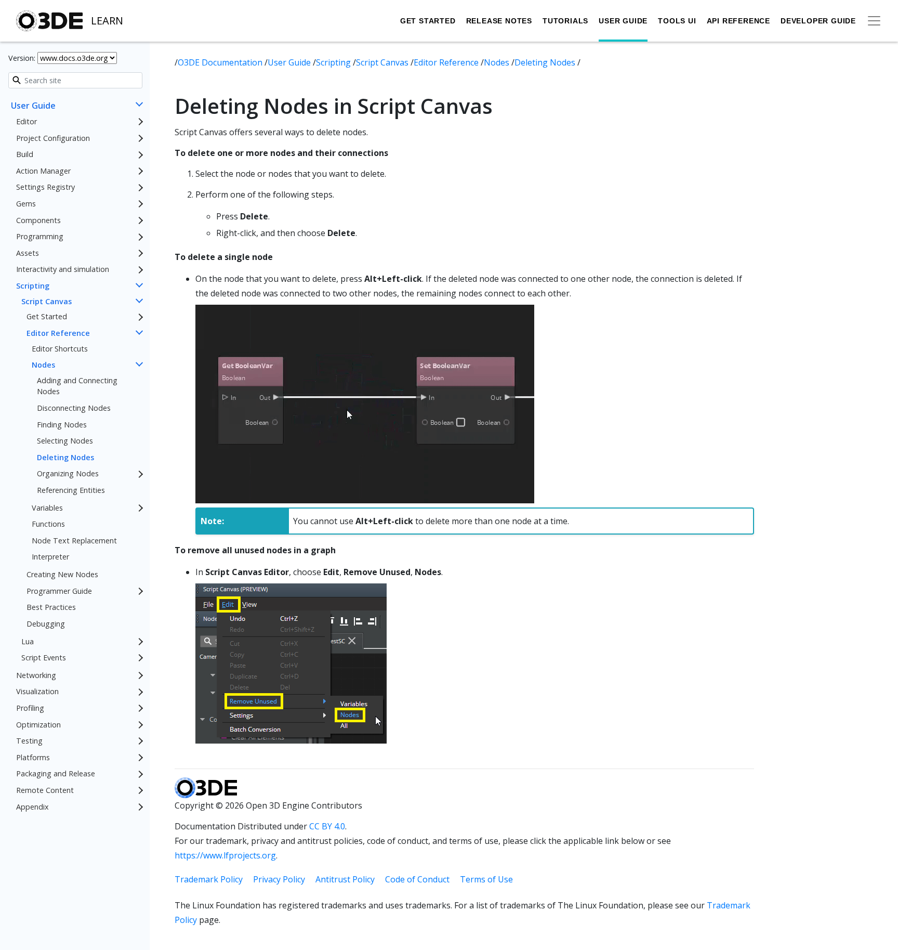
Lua (27, 641)
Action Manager (43, 171)
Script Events (43, 657)
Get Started (428, 21)
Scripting (32, 286)
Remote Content (45, 790)
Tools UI (677, 21)
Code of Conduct (417, 879)
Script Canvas (46, 301)
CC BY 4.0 (327, 826)
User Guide (623, 21)
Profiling (30, 708)
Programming (39, 237)
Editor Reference (58, 333)
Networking (36, 675)
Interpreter (50, 557)
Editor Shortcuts (60, 349)
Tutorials (565, 21)
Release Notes (499, 21)
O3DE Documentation (221, 62)
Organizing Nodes (68, 474)
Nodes (43, 365)
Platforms (33, 757)
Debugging (46, 624)
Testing (29, 741)
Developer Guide (818, 21)
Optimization (38, 725)
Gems (26, 204)
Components (38, 220)
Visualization (37, 692)
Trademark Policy (209, 879)
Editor (26, 121)
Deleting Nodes (65, 457)
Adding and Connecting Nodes (77, 386)
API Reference (738, 21)
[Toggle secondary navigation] (874, 21)
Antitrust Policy (345, 879)
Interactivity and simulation (62, 270)
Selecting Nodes (65, 441)
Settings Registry (45, 187)
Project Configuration (53, 138)
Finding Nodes (62, 425)
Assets (27, 253)
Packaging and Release (55, 774)
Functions (48, 524)
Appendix (32, 807)
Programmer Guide (59, 591)
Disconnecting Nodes (74, 408)
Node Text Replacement (74, 540)
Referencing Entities (71, 490)
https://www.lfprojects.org (225, 855)
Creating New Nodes (62, 574)
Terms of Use (486, 879)
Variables (47, 508)
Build (24, 155)
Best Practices (51, 608)
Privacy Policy (279, 879)
